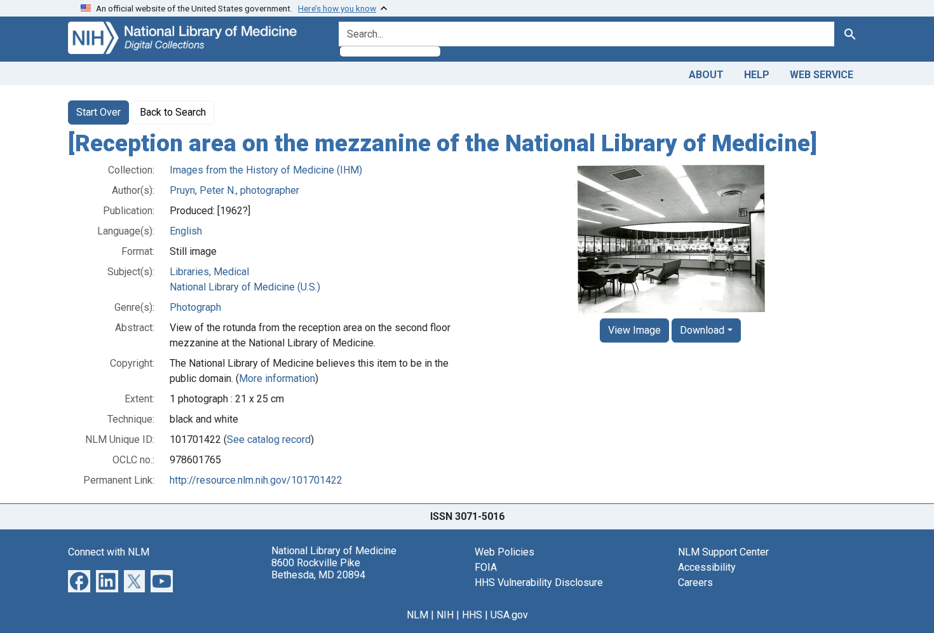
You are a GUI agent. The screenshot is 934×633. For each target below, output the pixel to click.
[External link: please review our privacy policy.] (79, 580)
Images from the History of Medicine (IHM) (266, 170)
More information (277, 378)
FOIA (486, 567)
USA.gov (509, 615)
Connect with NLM (108, 552)
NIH (445, 615)
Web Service (821, 75)
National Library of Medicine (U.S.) (245, 287)
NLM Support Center (723, 552)
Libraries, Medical (209, 272)
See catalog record (269, 439)
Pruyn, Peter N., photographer (234, 190)
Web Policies (504, 552)
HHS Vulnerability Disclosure (539, 582)
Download (702, 330)
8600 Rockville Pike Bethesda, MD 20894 (318, 569)
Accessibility (707, 567)
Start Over (98, 112)
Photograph (195, 307)
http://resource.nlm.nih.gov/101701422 (256, 480)
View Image (634, 330)
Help (756, 75)
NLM (417, 615)
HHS (472, 615)
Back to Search (173, 112)
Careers (695, 582)
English (186, 231)
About (706, 75)
